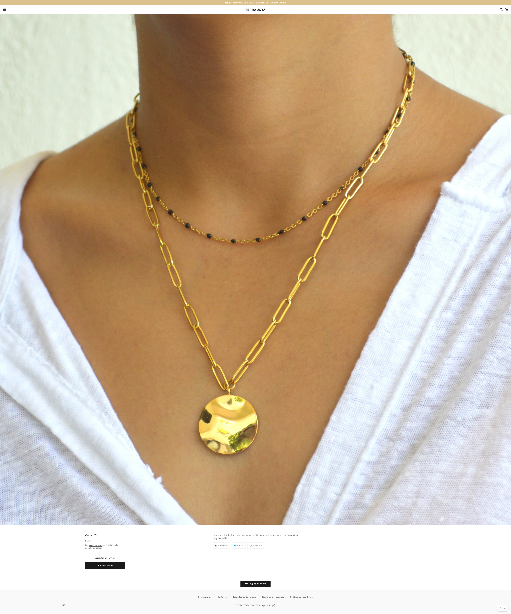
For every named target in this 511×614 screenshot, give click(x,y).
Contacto (222, 597)
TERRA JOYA (255, 10)
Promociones (204, 597)
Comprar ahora (105, 565)
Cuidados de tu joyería (244, 597)
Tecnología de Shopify (266, 605)
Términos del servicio (273, 597)
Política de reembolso (301, 597)
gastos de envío (95, 545)
